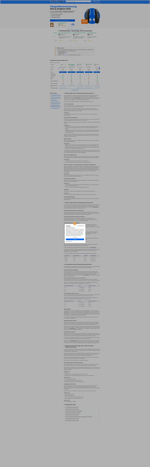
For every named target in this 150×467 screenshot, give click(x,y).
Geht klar (75, 239)
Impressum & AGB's (69, 241)
